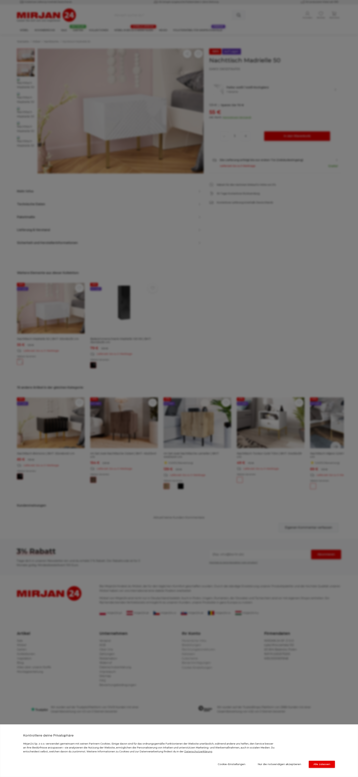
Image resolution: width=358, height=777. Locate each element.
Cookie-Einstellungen (231, 764)
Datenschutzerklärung (198, 751)
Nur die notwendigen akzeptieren (279, 764)
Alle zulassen (321, 764)
